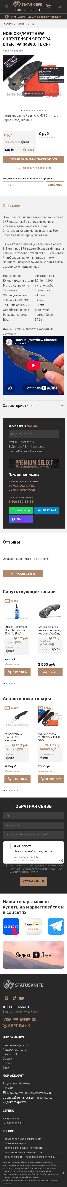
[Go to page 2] (6, 683)
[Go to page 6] (17, 790)
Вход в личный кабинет (17, 1083)
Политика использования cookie (22, 1152)
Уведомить (50, 672)
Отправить (55, 185)
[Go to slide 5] (32, 110)
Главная (8, 24)
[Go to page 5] (14, 683)
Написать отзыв (23, 573)
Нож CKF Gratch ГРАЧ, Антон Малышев (13, 737)
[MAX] (6, 998)
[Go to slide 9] (42, 110)
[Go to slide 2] (24, 110)
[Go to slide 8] (40, 110)
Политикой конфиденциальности (20, 1179)
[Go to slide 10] (45, 110)
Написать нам (11, 1118)
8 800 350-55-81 (21, 501)
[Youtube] (21, 998)
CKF (33, 24)
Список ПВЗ (10, 1054)
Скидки (7, 1058)
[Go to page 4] (11, 683)
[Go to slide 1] (21, 110)
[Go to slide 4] (29, 110)
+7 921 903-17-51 (22, 486)
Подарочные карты (15, 1049)
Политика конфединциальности (23, 1148)
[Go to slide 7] (37, 110)
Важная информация (15, 1045)
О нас (6, 1067)
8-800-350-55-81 (27, 10)
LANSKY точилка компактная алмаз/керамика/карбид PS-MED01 (49, 632)
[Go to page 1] (4, 683)
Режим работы (12, 1123)
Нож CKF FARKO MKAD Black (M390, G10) (49, 737)
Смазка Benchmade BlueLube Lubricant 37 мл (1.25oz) (16, 630)
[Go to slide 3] (27, 110)
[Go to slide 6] (34, 110)
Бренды (22, 24)
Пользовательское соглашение (22, 1139)
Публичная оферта (14, 1143)
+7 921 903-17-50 (22, 490)
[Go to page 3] (9, 683)
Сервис (7, 1063)
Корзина (8, 1088)
